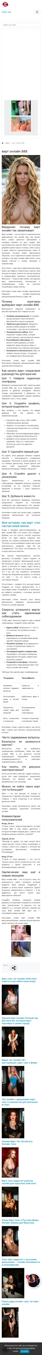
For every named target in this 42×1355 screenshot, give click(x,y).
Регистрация (18, 18)
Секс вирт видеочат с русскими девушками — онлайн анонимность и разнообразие (21, 1262)
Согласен (24, 1351)
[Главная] (2, 143)
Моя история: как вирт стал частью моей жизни (21, 524)
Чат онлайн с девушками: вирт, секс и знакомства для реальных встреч (20, 1102)
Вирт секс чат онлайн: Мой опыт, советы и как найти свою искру (19, 980)
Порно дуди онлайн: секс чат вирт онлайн (20, 1302)
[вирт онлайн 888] (21, 189)
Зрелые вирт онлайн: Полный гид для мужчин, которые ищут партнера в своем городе (20, 1021)
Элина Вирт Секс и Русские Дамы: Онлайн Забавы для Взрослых (20, 1221)
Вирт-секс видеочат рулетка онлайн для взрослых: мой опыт (19, 1182)
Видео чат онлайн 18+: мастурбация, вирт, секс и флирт (19, 1061)
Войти (6, 18)
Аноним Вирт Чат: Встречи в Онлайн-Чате (17, 1142)
